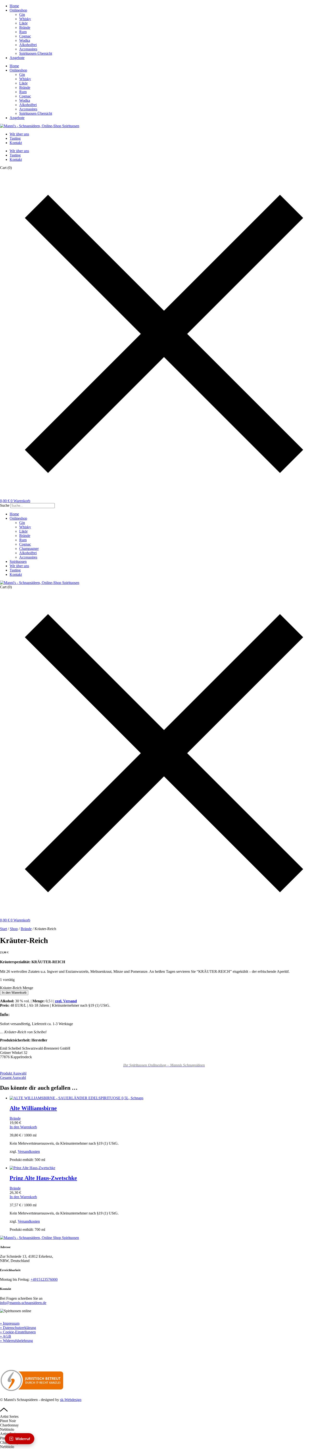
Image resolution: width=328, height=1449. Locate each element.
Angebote (17, 58)
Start (3, 929)
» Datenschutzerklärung (18, 1328)
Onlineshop (18, 10)
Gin (22, 14)
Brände (24, 27)
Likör (23, 23)
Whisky (25, 19)
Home (14, 6)
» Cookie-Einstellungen (18, 1332)
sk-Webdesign (70, 1400)
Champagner (29, 549)
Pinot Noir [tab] (8, 1421)
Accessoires (28, 49)
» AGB (5, 1336)
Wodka (24, 40)
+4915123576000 (44, 1279)
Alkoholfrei (28, 45)
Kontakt (16, 143)
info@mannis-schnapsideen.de (23, 1303)
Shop (14, 929)
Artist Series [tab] (9, 1416)
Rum (23, 32)
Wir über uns (19, 134)
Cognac (25, 36)
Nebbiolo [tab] (7, 1429)
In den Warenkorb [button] (23, 1127)
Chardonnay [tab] (9, 1425)
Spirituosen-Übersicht (35, 53)
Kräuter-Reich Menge (16, 988)
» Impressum (9, 1323)
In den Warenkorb (14, 992)
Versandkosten (29, 1151)
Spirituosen (18, 561)
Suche (4, 505)
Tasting (15, 138)
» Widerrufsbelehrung (16, 1341)
